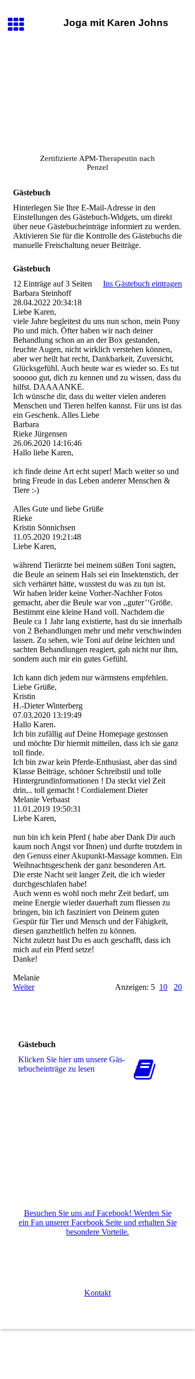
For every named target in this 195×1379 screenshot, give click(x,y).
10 (163, 987)
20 (178, 987)
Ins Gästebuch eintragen (142, 283)
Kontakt (97, 1292)
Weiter (23, 987)
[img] (97, 97)
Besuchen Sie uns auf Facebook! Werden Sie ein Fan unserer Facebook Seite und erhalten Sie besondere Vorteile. (98, 1222)
